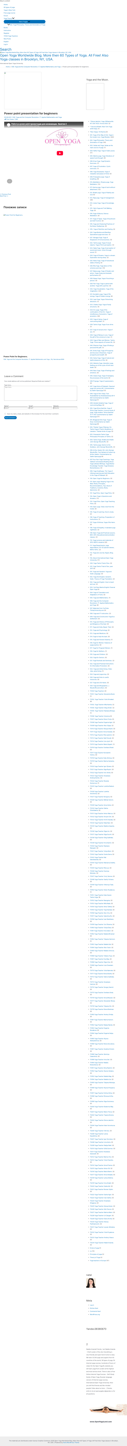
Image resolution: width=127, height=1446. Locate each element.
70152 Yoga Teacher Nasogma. (100, 900)
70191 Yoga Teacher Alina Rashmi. (101, 1068)
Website (56, 406)
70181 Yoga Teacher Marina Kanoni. (101, 1020)
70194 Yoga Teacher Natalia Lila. (100, 1079)
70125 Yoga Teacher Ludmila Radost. (102, 786)
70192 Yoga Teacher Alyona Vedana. (102, 1071)
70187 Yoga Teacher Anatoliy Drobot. (102, 1049)
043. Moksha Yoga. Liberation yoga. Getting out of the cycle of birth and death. (101, 365)
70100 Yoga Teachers (11, 36)
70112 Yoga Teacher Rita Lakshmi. (101, 735)
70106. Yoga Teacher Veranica (100, 716)
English (6, 41)
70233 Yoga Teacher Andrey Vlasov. (102, 1237)
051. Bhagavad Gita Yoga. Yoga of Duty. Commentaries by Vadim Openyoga (101, 422)
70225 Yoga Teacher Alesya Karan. (101, 1206)
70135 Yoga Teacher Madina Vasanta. (102, 826)
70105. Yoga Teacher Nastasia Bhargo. (102, 711)
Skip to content (5, 1)
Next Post (4, 196)
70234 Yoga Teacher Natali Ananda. (102, 1243)
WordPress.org (95, 1314)
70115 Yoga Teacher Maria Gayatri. (101, 744)
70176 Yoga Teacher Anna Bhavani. (101, 998)
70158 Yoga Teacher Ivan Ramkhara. (102, 919)
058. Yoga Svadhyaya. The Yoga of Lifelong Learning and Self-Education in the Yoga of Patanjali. (102, 473)
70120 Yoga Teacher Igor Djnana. (101, 766)
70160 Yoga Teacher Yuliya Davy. (101, 927)
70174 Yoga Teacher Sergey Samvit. (102, 987)
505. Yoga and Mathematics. (99, 598)
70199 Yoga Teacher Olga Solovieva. (102, 1101)
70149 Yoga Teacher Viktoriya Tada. (102, 885)
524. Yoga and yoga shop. (98, 674)
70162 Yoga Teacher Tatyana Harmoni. (102, 939)
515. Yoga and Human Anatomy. (100, 639)
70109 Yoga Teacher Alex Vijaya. (100, 725)
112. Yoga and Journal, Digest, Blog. (101, 553)
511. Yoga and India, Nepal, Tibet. (100, 627)
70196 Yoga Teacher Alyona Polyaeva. (102, 1088)
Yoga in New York (9, 10)
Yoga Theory (8, 18)
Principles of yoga (96, 1254)
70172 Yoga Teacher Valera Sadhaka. (102, 977)
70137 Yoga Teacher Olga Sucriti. (101, 834)
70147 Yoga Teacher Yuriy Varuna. (101, 876)
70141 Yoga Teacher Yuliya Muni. (101, 851)
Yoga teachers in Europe (98, 1260)
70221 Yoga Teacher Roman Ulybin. (101, 1189)
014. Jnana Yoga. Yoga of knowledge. (102, 203)
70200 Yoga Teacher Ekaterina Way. (101, 1107)
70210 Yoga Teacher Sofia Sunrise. (101, 1148)
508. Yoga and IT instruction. (99, 613)
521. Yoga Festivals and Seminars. (101, 660)
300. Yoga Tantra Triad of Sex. (100, 563)
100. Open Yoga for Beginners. (100, 478)
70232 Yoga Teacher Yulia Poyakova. (102, 1232)
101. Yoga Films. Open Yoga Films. (101, 493)
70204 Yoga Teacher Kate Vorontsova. (102, 1125)
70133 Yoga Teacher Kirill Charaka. (101, 820)
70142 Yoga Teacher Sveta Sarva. (101, 854)
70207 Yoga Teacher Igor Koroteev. (101, 1139)
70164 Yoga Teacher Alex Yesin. (100, 947)
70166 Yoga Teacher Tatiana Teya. (101, 956)
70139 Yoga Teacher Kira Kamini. (101, 843)
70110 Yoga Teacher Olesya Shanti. (101, 729)
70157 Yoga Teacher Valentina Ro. (101, 916)
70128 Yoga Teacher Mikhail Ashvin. (102, 800)
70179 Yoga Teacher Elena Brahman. (102, 1009)
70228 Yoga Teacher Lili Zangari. (100, 1215)
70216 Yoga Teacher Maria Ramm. (101, 1171)
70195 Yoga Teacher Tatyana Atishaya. (102, 1082)
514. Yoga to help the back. (99, 636)
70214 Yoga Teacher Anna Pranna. (101, 1165)
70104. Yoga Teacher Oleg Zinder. (101, 708)
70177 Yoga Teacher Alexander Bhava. (102, 1001)
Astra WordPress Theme (71, 1442)
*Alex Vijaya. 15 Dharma (98, 132)
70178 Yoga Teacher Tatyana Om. (101, 1006)
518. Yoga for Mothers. (97, 651)
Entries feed (94, 1308)
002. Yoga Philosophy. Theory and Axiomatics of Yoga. (27, 25)
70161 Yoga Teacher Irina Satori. (100, 931)
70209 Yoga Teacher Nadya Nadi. (101, 1145)
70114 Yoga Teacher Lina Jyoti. (100, 741)
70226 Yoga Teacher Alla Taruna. (101, 1209)
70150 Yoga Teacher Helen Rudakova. (102, 890)
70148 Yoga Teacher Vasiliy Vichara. (102, 879)
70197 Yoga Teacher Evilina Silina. (101, 1093)
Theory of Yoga (95, 1257)
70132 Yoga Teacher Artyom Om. (101, 817)
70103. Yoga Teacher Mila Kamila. (101, 704)
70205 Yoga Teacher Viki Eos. (100, 1131)
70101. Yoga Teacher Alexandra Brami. (102, 694)
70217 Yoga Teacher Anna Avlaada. (101, 1175)
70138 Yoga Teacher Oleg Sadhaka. (101, 837)
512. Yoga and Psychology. (98, 630)
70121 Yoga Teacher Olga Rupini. (100, 769)
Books (6, 27)
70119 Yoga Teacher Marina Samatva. (102, 761)
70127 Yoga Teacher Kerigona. (100, 797)
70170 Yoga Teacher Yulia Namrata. (101, 970)
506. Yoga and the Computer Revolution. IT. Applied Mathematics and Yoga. (37, 117)
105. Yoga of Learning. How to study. (102, 512)
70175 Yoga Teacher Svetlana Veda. (101, 992)
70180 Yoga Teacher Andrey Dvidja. (101, 1014)
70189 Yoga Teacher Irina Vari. (100, 1059)
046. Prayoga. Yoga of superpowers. (102, 381)
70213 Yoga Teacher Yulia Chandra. (101, 1160)
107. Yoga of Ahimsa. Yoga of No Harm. (102, 522)
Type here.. (8, 385)
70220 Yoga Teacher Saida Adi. (100, 1186)
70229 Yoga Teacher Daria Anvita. (101, 1219)
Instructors (7, 30)
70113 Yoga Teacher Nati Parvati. (101, 738)
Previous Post (5, 194)
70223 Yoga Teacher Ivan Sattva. (101, 1198)
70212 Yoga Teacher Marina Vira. (101, 1157)
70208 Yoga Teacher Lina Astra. (100, 1142)
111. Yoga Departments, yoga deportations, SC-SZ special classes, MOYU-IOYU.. (102, 547)
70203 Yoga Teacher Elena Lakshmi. (102, 1120)
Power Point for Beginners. (16, 356)
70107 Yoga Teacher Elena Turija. (101, 719)
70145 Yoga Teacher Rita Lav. (99, 868)
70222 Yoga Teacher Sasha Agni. (101, 1194)
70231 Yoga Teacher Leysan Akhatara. (102, 1227)
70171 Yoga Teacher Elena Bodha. (101, 974)
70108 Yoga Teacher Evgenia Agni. (101, 722)
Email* (31, 406)
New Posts (7, 39)
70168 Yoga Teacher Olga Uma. (100, 962)
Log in (92, 1305)
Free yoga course (9, 13)
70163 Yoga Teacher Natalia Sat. (100, 944)
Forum (6, 16)
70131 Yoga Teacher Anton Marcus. (101, 813)
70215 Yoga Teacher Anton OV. (100, 1168)
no (91, 1251)
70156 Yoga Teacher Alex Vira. (100, 913)
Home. (6, 4)
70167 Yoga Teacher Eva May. (99, 959)
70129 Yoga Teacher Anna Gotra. (100, 805)
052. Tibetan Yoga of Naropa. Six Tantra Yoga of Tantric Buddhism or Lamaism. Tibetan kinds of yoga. (101, 429)
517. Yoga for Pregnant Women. (100, 648)
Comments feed (95, 1311)
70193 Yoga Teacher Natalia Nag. (101, 1076)
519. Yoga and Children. (98, 654)
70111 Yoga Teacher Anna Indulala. (101, 732)
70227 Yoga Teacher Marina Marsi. (101, 1212)
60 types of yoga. (9, 7)
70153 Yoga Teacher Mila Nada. (100, 903)
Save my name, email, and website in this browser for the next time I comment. (33, 414)
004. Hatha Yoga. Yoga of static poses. (102, 151)
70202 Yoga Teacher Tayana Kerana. (102, 1115)
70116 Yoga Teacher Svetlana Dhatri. (102, 747)
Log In (6, 44)
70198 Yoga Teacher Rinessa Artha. (101, 1096)
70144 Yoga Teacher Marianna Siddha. (102, 863)
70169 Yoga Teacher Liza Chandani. (101, 965)
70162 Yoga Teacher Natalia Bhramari (102, 934)
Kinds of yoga (94, 1248)
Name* (6, 406)
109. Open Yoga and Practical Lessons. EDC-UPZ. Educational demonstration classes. (102, 535)
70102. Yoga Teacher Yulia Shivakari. (102, 699)
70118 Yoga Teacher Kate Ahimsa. (101, 758)
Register (6, 33)
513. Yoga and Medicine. (98, 633)
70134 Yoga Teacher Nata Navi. (100, 823)
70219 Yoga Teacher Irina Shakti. (100, 1183)
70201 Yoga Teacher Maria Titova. (101, 1112)
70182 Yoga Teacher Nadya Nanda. (101, 1025)
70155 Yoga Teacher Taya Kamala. (101, 910)
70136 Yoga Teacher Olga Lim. (100, 831)
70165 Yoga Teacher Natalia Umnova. (102, 951)
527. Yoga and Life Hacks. (98, 682)
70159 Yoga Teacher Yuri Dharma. (101, 924)
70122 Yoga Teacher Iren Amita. (100, 772)
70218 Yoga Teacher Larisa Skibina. (101, 1178)
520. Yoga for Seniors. (97, 657)
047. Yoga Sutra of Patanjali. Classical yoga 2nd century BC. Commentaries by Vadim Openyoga (102, 388)
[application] (13, 18)
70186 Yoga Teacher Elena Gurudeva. (102, 1044)
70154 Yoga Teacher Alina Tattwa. (101, 907)
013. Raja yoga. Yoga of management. (102, 198)
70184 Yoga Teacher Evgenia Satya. (101, 1033)
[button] (5, 49)
